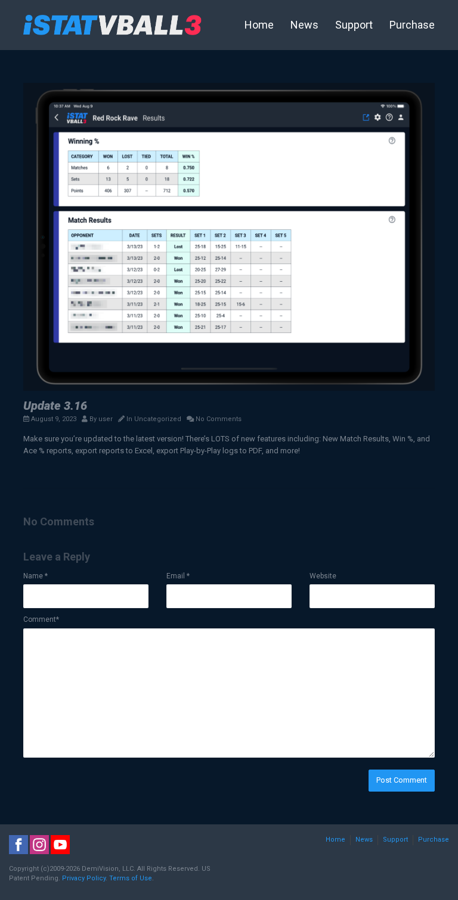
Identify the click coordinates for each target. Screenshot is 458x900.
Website (323, 576)
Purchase (412, 24)
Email (178, 576)
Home (259, 24)
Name (35, 576)
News (304, 24)
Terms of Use (130, 878)
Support (354, 24)
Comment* (41, 619)
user (105, 419)
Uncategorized (157, 419)
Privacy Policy (84, 878)
